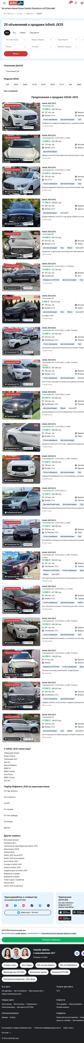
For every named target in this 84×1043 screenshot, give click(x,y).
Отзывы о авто (10, 965)
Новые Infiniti (9, 852)
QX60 (25, 85)
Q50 (7, 85)
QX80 (79, 85)
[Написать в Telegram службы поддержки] (77, 953)
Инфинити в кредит (12, 874)
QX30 (52, 85)
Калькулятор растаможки (67, 1017)
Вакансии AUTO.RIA (60, 972)
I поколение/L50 (12, 71)
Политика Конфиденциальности (47, 1028)
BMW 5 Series (9, 771)
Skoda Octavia (9, 756)
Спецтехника (31, 1004)
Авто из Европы (20, 991)
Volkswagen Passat (11, 753)
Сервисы (61, 1013)
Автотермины (78, 1020)
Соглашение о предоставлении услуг (17, 1028)
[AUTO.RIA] (16, 3)
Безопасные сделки (38, 972)
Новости (60, 1000)
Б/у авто (6, 986)
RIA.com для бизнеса (46, 965)
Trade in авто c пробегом (14, 880)
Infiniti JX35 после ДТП (13, 855)
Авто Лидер (27, 965)
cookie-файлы (21, 933)
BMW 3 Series (9, 777)
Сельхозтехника (10, 1013)
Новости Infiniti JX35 (12, 867)
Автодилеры (7, 991)
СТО (58, 991)
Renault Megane (10, 765)
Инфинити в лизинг (12, 877)
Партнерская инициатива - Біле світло (19, 979)
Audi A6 (7, 762)
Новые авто (8, 1000)
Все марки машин (11, 840)
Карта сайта (68, 1028)
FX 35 (34, 85)
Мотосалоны (19, 1004)
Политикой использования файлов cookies (58, 933)
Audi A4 (7, 781)
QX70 (43, 85)
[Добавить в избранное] (76, 3)
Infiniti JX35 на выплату (13, 886)
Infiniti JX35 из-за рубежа (14, 858)
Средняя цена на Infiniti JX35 (15, 871)
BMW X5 (7, 768)
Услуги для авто (64, 986)
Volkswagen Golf (10, 759)
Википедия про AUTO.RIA (14, 972)
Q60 (70, 85)
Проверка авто (10, 843)
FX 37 (62, 85)
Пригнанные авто (36, 991)
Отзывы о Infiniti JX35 (13, 864)
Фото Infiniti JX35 (11, 861)
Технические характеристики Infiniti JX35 (21, 846)
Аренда (5, 1017)
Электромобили (8, 1007)
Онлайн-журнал (62, 1007)
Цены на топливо (63, 1020)
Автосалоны (7, 1004)
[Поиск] (69, 3)
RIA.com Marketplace (68, 965)
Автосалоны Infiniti (11, 849)
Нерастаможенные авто (11, 994)
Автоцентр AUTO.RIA (25, 1007)
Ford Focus (8, 774)
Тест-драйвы (61, 1004)
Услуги (12, 1017)
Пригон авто (9, 883)
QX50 (16, 85)
